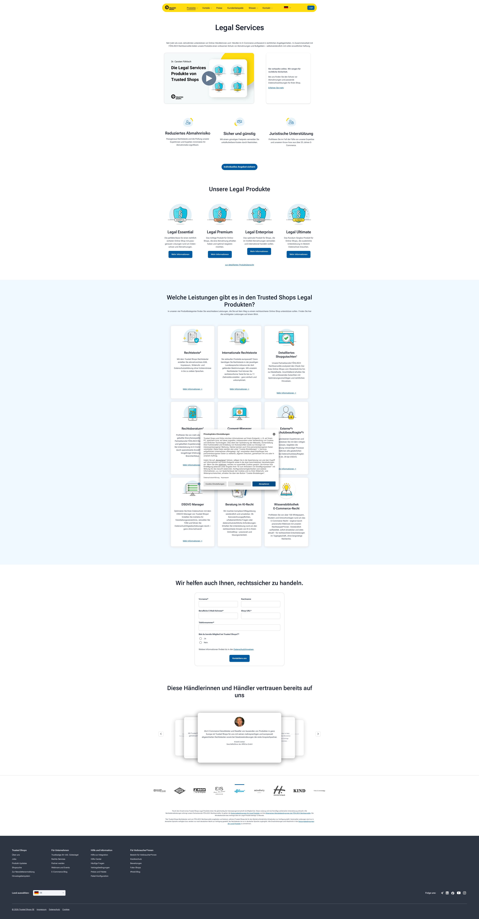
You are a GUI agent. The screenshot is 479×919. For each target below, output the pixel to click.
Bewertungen (136, 863)
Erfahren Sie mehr (276, 88)
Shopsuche (17, 867)
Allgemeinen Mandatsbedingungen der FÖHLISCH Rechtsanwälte (288, 813)
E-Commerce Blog (59, 872)
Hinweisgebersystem (21, 876)
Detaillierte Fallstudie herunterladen (239, 744)
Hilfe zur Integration (99, 855)
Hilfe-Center (96, 859)
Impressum (42, 909)
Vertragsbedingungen (100, 867)
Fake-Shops (135, 867)
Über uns (16, 855)
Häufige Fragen (97, 863)
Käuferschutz (136, 859)
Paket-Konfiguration (99, 876)
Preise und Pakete (98, 872)
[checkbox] (239, 641)
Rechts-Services (58, 859)
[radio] (239, 639)
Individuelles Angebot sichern (239, 166)
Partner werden (57, 863)
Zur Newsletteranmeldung (23, 872)
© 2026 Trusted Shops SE (23, 909)
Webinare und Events (60, 867)
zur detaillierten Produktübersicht (239, 265)
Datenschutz (54, 909)
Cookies (65, 909)
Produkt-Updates (19, 863)
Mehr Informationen (180, 254)
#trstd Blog (135, 872)
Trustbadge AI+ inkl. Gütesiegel (64, 855)
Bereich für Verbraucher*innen (143, 855)
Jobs (14, 859)
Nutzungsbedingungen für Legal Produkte (245, 813)
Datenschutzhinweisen (244, 649)
